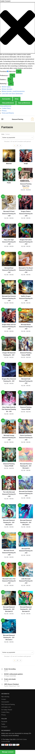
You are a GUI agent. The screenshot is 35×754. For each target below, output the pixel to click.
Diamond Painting (17, 119)
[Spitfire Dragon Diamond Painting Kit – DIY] (26, 287)
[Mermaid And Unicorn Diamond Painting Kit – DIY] (9, 287)
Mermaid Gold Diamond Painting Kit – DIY (25, 381)
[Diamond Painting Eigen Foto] (26, 175)
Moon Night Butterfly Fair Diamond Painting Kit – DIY (9, 409)
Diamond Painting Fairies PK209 (9, 465)
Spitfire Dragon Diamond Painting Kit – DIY (25, 298)
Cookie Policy (6, 108)
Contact (3, 699)
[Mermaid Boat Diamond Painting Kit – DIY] (9, 259)
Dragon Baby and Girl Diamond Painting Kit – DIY (9, 327)
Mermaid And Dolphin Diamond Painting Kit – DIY (26, 493)
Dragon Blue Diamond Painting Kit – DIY (9, 380)
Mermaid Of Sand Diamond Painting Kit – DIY (9, 213)
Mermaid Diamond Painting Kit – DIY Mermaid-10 (26, 609)
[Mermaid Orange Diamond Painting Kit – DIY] (9, 426)
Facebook (4, 721)
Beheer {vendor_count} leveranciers (13, 91)
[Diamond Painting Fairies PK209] (9, 455)
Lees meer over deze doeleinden (12, 93)
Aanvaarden (6, 99)
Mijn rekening (5, 696)
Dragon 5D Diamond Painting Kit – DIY (9, 354)
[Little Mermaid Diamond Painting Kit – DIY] (26, 570)
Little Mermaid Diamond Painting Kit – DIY (25, 581)
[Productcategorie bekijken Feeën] (9, 175)
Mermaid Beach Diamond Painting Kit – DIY (25, 327)
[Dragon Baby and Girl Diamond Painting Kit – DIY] (9, 315)
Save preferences (24, 103)
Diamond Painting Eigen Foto (25, 185)
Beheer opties (6, 87)
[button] (17, 27)
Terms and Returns (8, 113)
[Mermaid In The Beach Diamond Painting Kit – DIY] (26, 259)
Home (2, 134)
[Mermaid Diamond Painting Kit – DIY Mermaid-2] (9, 626)
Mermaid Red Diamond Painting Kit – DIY (25, 551)
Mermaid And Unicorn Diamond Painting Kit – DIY (9, 298)
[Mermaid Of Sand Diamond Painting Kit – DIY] (9, 202)
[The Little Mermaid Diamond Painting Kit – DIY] (9, 483)
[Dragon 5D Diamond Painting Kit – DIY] (9, 344)
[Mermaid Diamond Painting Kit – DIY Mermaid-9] (9, 511)
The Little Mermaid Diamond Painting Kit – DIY (9, 494)
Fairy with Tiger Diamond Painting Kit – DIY (9, 242)
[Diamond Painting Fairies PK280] (26, 344)
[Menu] (4, 119)
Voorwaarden (5, 702)
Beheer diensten (7, 89)
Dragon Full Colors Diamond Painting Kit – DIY (25, 242)
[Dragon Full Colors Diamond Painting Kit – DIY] (26, 231)
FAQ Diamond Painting (8, 704)
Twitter (3, 724)
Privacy (4, 110)
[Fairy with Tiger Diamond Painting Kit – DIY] (9, 231)
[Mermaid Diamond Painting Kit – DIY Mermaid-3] (26, 511)
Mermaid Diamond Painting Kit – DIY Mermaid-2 (9, 637)
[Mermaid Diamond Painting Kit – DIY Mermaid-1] (26, 455)
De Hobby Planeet (6, 709)
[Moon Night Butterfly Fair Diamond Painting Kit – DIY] (9, 398)
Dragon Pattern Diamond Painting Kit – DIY (25, 213)
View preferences (8, 103)
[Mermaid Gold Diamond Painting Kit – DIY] (26, 370)
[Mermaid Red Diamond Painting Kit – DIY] (26, 540)
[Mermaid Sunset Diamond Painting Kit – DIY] (9, 541)
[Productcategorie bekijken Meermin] (9, 155)
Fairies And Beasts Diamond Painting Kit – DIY (25, 438)
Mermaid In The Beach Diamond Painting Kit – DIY (26, 270)
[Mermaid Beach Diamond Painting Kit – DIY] (26, 315)
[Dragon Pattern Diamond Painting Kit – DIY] (26, 202)
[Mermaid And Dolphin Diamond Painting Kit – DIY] (26, 482)
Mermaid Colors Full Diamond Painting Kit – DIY (9, 581)
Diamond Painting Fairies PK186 (25, 408)
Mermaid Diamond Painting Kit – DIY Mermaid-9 (9, 522)
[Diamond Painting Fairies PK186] (26, 398)
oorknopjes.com (6, 707)
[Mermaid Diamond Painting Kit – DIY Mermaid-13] (9, 598)
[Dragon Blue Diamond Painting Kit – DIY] (9, 370)
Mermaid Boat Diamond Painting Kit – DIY (9, 270)
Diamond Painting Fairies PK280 (25, 354)
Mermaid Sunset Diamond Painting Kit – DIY (9, 553)
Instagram (4, 726)
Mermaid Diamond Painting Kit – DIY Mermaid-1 (26, 466)
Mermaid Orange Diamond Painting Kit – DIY (9, 438)
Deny (16, 99)
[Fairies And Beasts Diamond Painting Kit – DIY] (26, 426)
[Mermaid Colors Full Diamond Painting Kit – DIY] (9, 570)
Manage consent (7, 752)
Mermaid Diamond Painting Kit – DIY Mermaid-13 (9, 609)
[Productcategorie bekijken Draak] (26, 155)
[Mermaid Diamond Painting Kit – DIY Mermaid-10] (26, 598)
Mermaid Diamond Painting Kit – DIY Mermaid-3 (26, 522)
